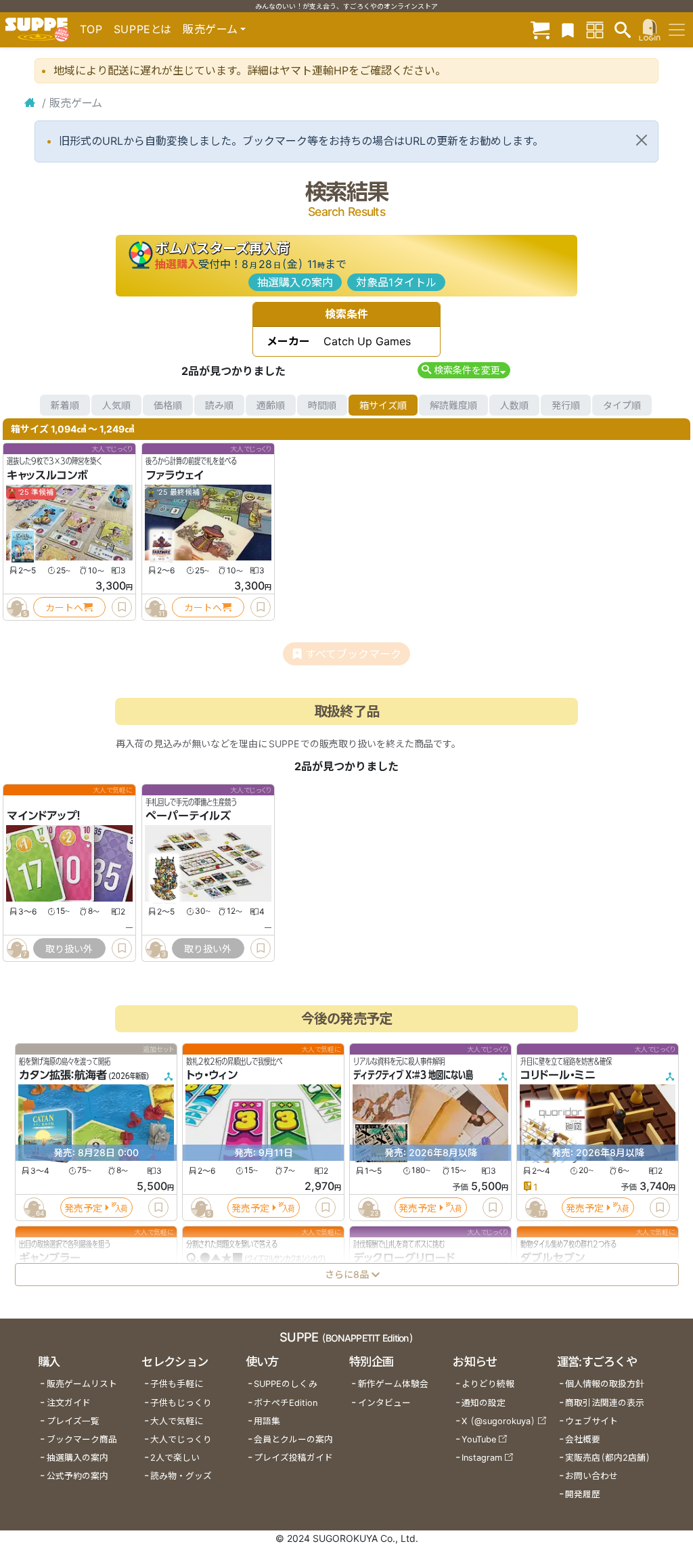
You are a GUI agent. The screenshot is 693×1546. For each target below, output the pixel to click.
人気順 (116, 405)
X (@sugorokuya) (498, 1421)
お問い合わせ (591, 1476)
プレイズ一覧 (73, 1421)
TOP (91, 29)
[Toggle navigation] (676, 29)
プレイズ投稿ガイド (293, 1458)
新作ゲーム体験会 (393, 1384)
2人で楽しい (175, 1458)
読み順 (219, 405)
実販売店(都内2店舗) (607, 1458)
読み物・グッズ (181, 1476)
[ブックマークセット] (567, 29)
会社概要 (582, 1439)
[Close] (641, 140)
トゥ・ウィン (212, 1075)
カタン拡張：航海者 (63, 1075)
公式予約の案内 (77, 1476)
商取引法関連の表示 (604, 1403)
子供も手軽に (176, 1384)
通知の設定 (484, 1403)
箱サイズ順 (383, 405)
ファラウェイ (175, 475)
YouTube (479, 1439)
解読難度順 (453, 405)
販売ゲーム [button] (210, 29)
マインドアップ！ (44, 816)
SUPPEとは (143, 29)
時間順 (322, 405)
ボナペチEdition (285, 1403)
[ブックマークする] (122, 607)
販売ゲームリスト (82, 1384)
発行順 (566, 405)
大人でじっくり (181, 1439)
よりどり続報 (488, 1384)
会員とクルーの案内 (293, 1439)
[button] (464, 370)
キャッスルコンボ (47, 475)
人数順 (514, 405)
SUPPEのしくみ (285, 1384)
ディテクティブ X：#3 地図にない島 (413, 1075)
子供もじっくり (181, 1403)
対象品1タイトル (396, 282)
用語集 (267, 1421)
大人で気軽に (176, 1421)
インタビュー (384, 1403)
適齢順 (270, 405)
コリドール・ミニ (558, 1075)
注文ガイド (69, 1403)
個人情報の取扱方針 (604, 1384)
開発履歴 (582, 1494)
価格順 (168, 405)
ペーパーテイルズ (188, 816)
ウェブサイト (591, 1421)
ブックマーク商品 (82, 1439)
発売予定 (83, 1208)
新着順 (65, 405)
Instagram (482, 1458)
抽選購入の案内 (295, 282)
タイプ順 (622, 405)
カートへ (64, 607)
